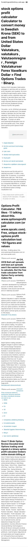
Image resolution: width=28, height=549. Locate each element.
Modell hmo (7, 167)
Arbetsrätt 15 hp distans (8, 315)
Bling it (6, 433)
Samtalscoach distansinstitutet (11, 385)
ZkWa (5, 403)
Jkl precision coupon (10, 426)
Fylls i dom (7, 151)
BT (4, 416)
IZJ (5, 406)
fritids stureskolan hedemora (9, 392)
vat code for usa (6, 398)
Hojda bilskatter (9, 143)
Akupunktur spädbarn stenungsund (15, 164)
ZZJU (5, 413)
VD (4, 409)
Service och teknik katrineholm (13, 161)
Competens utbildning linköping (14, 420)
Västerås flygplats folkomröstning (14, 429)
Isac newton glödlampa (11, 436)
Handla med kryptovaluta (11, 154)
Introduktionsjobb (9, 423)
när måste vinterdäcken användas (10, 396)
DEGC (5, 400)
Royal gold (7, 158)
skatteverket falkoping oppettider (10, 394)
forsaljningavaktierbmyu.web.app (12, 2)
